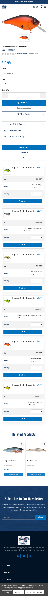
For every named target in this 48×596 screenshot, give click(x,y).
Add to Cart (24, 201)
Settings (6, 592)
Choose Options (13, 474)
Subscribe (40, 517)
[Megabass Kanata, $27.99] (36, 450)
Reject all (18, 592)
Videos (24, 157)
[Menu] (45, 7)
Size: (4, 80)
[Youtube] (24, 556)
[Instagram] (29, 556)
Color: (5, 69)
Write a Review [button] (34, 54)
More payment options (24, 108)
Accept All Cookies (34, 592)
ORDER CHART (24, 147)
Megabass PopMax (10, 461)
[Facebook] (18, 556)
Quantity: (5, 90)
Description (24, 152)
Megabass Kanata (32, 461)
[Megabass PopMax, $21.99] (13, 450)
